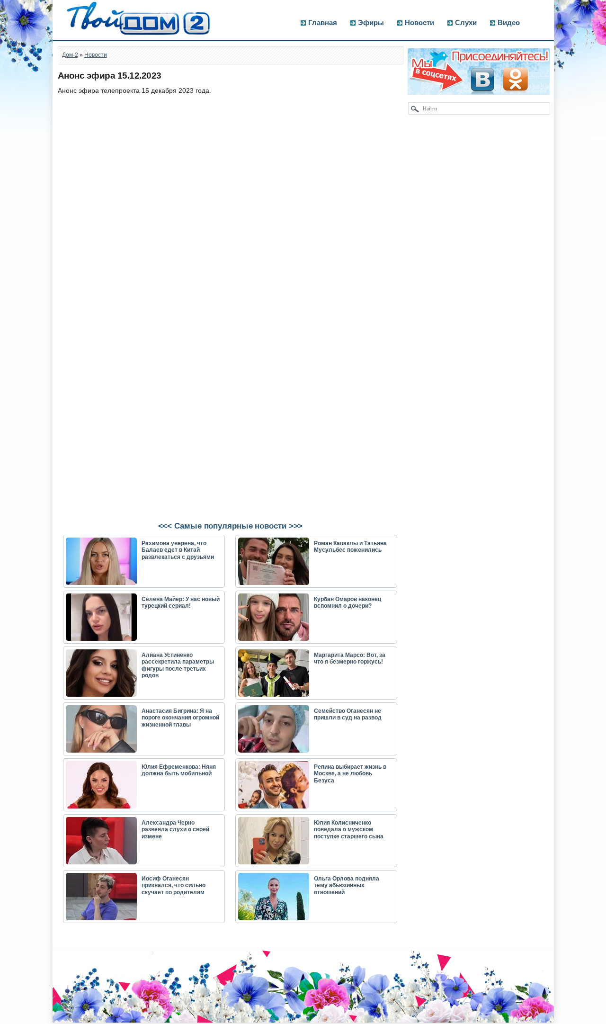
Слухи (466, 22)
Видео (509, 22)
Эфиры (371, 22)
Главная (322, 22)
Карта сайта (78, 1019)
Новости (419, 22)
